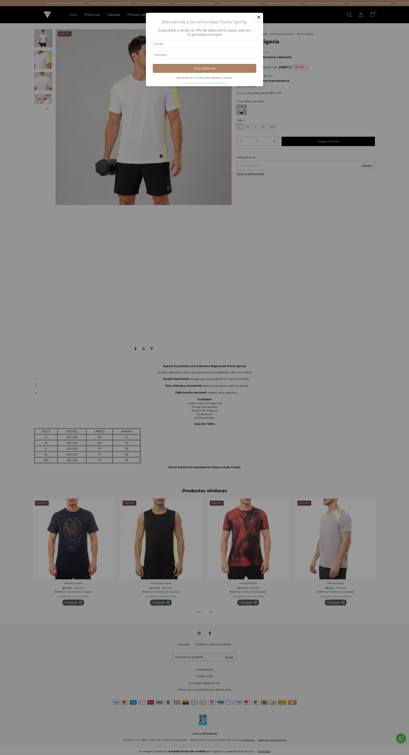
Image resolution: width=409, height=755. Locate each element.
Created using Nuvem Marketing (204, 83)
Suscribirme (205, 68)
